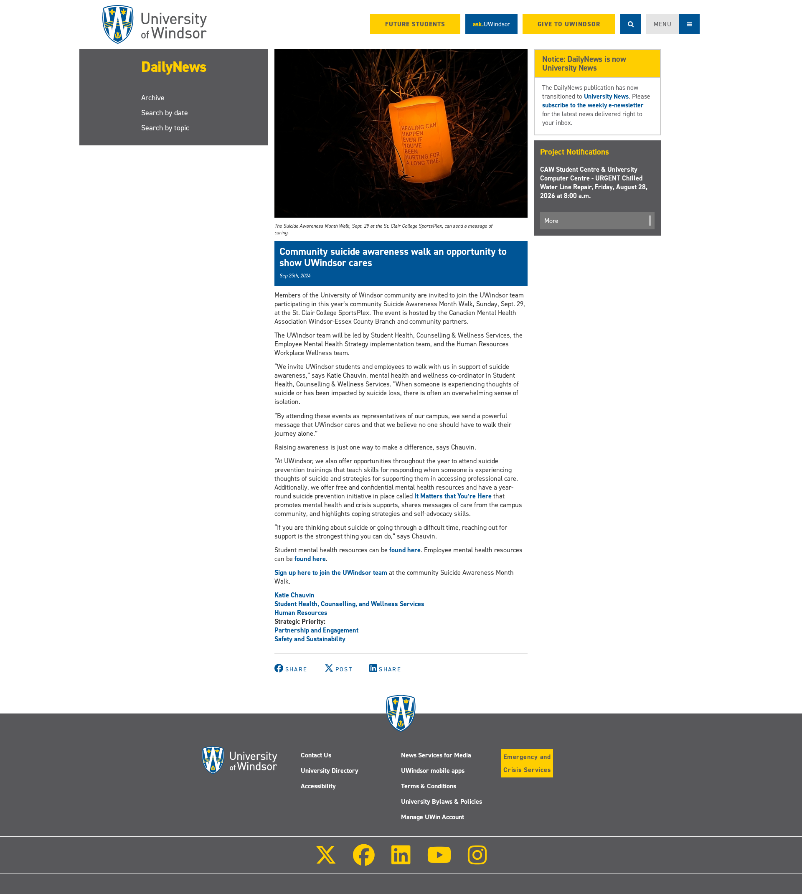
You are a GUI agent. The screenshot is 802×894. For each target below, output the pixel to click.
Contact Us (316, 755)
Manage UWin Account (432, 817)
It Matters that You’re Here (453, 496)
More (551, 220)
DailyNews (174, 67)
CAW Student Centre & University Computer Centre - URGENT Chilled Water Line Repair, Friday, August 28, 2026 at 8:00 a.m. (593, 182)
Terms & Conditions (428, 786)
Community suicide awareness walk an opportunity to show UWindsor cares (393, 257)
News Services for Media (436, 755)
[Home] (154, 24)
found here (405, 550)
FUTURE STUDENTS (415, 24)
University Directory (329, 770)
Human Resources (300, 612)
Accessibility (318, 786)
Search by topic (165, 128)
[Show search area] (630, 24)
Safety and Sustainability (309, 639)
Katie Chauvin (294, 595)
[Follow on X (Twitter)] (325, 860)
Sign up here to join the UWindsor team (330, 572)
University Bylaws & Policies (441, 801)
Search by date (164, 113)
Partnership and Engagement (316, 630)
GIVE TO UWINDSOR (569, 24)
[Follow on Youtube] (439, 860)
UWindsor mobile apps (432, 770)
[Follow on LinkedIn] (400, 860)
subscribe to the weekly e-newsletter (592, 105)
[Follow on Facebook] (363, 860)
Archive (153, 98)
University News (606, 96)
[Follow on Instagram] (477, 860)
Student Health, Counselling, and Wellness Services (349, 603)
